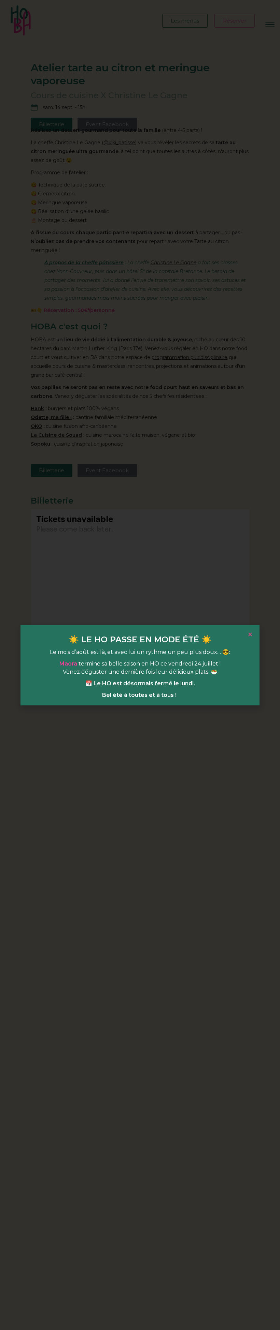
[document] (140, 665)
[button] (250, 634)
